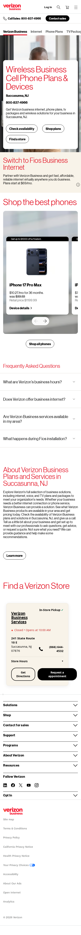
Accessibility (10, 874)
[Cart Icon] (67, 7)
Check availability (21, 128)
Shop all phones (40, 344)
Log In (48, 7)
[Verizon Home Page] (13, 811)
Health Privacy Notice (16, 855)
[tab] (15, 31)
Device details (19, 308)
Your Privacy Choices (16, 865)
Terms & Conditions (15, 828)
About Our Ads (12, 883)
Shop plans (53, 128)
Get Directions (23, 674)
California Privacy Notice (18, 846)
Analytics (8, 901)
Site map (8, 819)
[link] (36, 321)
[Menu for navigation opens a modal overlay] (76, 7)
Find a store (17, 139)
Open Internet (12, 892)
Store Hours (37, 661)
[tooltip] (78, 184)
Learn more (14, 555)
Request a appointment (57, 674)
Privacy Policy (11, 837)
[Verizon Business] (12, 7)
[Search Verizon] (58, 7)
